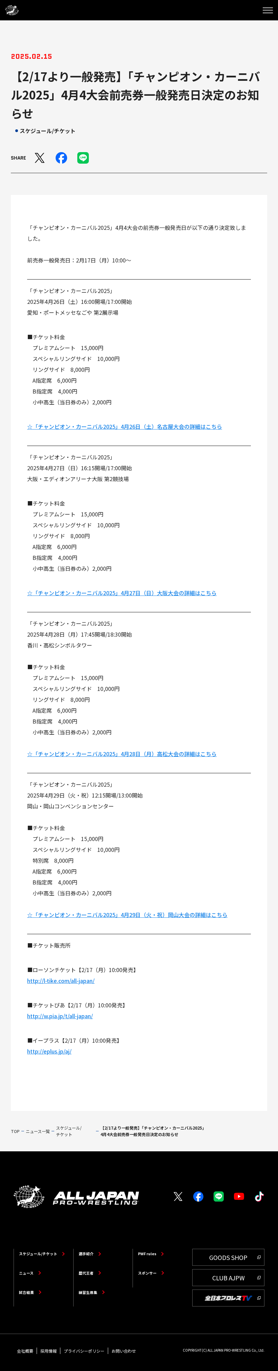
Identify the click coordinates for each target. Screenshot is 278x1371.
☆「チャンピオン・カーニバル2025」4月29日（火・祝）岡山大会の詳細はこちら (127, 915)
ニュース (26, 1273)
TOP (15, 1131)
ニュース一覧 (38, 1131)
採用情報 (48, 1351)
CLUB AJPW (228, 1277)
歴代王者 (86, 1273)
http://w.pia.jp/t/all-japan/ (60, 1016)
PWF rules (147, 1253)
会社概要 (25, 1351)
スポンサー (147, 1273)
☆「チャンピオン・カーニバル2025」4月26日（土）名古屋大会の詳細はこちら (124, 426)
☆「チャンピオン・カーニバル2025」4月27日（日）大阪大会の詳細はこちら (122, 593)
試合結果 (26, 1292)
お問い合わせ (124, 1351)
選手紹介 (86, 1253)
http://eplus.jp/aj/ (49, 1051)
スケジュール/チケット (38, 1253)
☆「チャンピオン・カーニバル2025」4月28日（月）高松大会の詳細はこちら (122, 754)
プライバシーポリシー (84, 1351)
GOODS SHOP (228, 1257)
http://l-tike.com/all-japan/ (61, 980)
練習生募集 (88, 1292)
